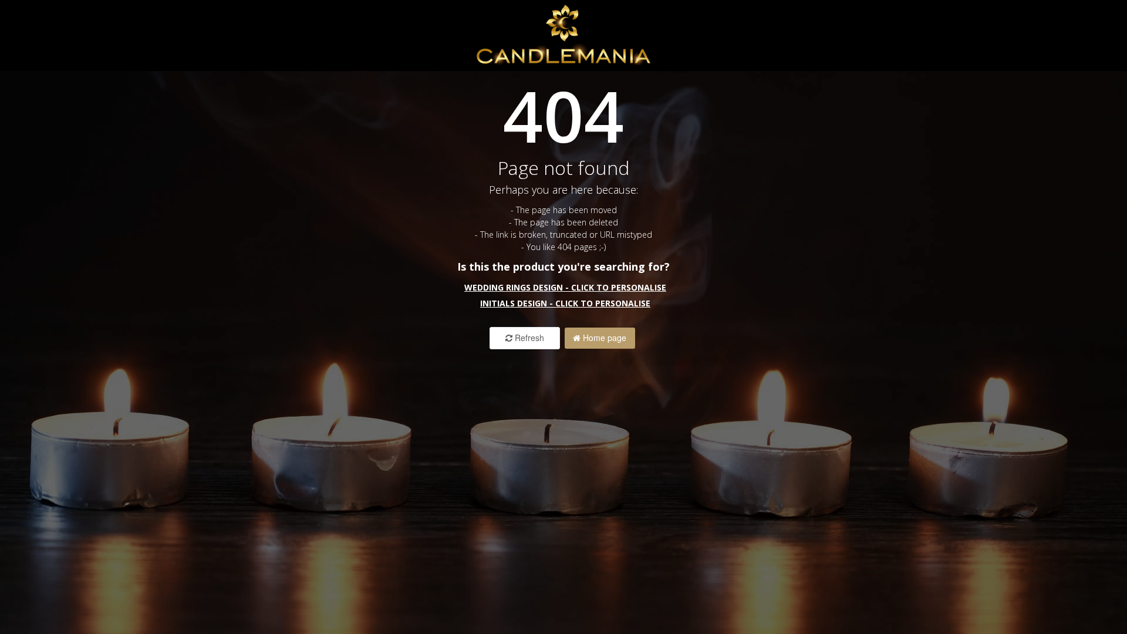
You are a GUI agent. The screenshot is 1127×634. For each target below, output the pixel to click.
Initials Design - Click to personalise (565, 303)
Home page (603, 337)
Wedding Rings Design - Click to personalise (565, 287)
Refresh (528, 337)
